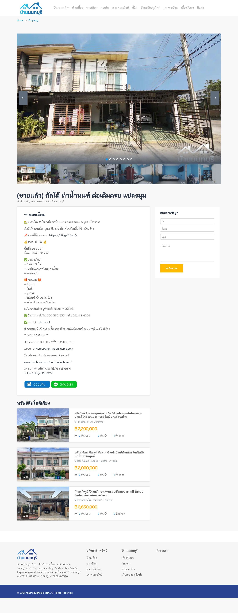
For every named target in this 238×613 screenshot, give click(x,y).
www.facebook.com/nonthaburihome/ (48, 362)
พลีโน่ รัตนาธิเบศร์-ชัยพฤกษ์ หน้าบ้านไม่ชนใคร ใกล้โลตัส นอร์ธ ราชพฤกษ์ (109, 454)
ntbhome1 (44, 322)
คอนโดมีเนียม (94, 569)
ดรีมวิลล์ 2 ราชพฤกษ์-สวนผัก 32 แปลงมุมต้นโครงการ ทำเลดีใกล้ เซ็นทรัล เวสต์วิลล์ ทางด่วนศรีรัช (108, 415)
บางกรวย (99, 421)
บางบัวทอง (113, 461)
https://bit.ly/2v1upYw (63, 235)
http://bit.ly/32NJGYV (38, 373)
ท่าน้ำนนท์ (23, 201)
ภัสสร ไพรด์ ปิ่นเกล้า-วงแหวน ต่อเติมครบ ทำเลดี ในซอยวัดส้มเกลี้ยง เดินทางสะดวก (109, 493)
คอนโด (105, 7)
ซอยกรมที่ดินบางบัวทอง (87, 461)
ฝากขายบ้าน (170, 7)
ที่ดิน (134, 7)
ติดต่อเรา (126, 563)
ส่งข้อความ (172, 268)
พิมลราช (103, 461)
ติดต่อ (200, 7)
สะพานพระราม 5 (39, 201)
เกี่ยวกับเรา (187, 7)
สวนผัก (90, 421)
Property (33, 20)
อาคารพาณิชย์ (120, 7)
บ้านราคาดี (60, 7)
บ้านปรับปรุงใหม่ (150, 7)
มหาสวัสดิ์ (81, 421)
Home (20, 20)
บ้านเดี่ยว (77, 7)
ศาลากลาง (97, 500)
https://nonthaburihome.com (54, 348)
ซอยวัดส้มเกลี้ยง (84, 500)
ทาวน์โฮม (91, 7)
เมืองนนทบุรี (57, 201)
